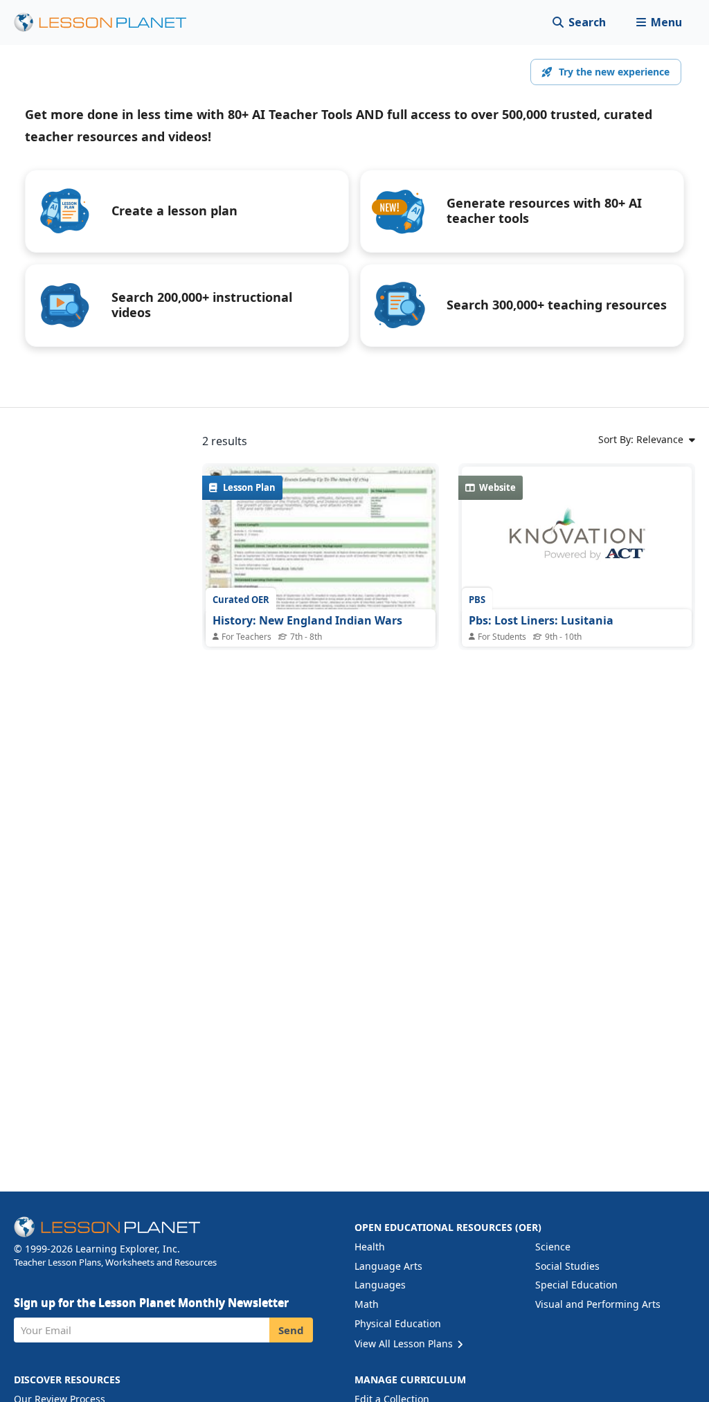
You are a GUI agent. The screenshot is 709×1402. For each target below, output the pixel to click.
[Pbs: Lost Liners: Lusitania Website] (576, 541)
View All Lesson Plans (405, 1343)
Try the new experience (614, 71)
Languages (380, 1284)
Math (366, 1304)
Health (369, 1246)
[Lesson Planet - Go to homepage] (108, 22)
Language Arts (388, 1266)
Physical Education (397, 1323)
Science (553, 1246)
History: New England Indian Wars (307, 620)
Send (291, 1330)
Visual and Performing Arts (598, 1304)
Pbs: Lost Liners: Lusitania (541, 620)
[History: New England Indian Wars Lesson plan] (320, 552)
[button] (658, 22)
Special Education (576, 1284)
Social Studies (567, 1266)
